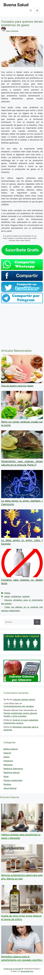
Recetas (7, 784)
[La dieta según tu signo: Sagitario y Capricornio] (22, 497)
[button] (31, 10)
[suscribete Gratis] (22, 255)
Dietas (7, 593)
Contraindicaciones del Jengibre (19, 706)
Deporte (7, 753)
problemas (16, 596)
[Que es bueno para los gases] (22, 382)
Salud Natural (10, 788)
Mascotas (8, 765)
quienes (26, 596)
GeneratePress (27, 971)
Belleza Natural (11, 749)
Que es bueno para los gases (17, 385)
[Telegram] (22, 302)
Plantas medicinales (13, 780)
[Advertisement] (22, 326)
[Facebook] (22, 280)
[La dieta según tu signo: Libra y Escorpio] (22, 537)
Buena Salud (16, 4)
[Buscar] (37, 622)
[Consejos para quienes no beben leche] (22, 576)
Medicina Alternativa (13, 768)
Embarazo (8, 761)
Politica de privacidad (12, 969)
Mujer (6, 776)
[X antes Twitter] (22, 291)
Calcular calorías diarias (24, 699)
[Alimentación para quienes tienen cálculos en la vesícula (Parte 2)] (22, 458)
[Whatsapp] (22, 269)
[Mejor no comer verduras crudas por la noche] (22, 418)
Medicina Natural (12, 772)
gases (7, 596)
